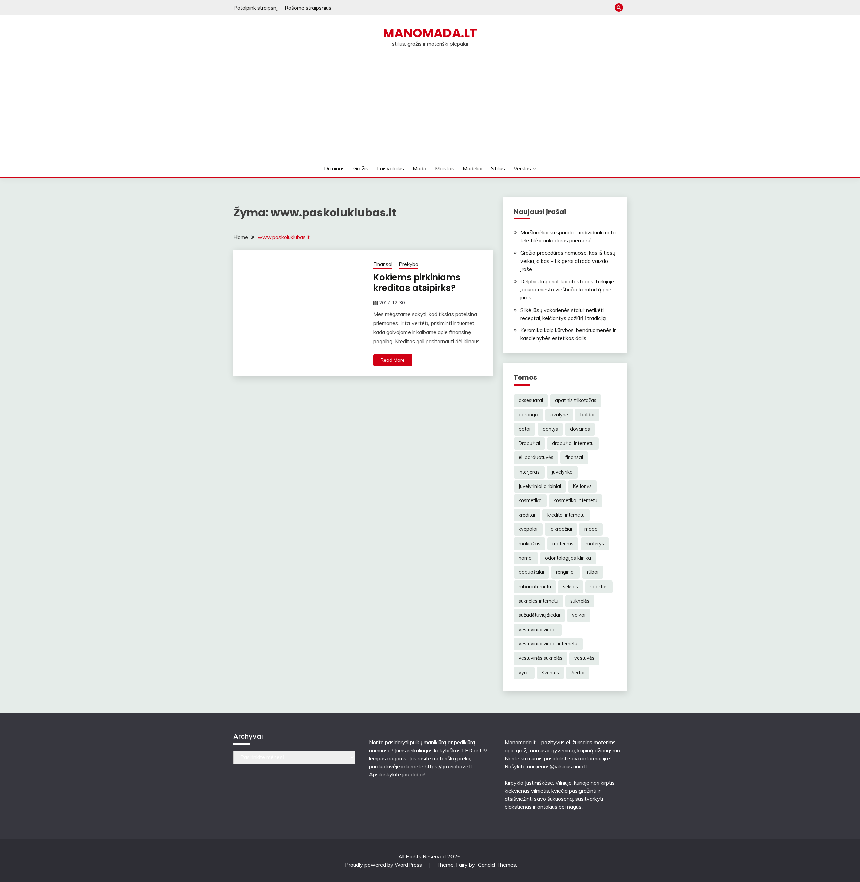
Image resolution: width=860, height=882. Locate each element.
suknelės (579, 601)
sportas (599, 587)
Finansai (382, 264)
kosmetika (530, 500)
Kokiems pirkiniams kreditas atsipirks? (416, 282)
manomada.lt (430, 33)
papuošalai (531, 572)
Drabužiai (529, 443)
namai (526, 558)
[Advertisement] (430, 109)
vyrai (524, 673)
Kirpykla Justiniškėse (529, 782)
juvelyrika (562, 472)
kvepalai (528, 529)
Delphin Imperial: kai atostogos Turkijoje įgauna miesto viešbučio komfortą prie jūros (567, 289)
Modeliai (472, 168)
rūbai (592, 572)
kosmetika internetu (575, 500)
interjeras (529, 472)
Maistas (444, 168)
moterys (595, 543)
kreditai (527, 515)
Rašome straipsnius (308, 7)
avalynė (559, 415)
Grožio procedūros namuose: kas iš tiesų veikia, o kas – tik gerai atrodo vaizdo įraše (567, 260)
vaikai (578, 615)
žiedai (577, 673)
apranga (528, 415)
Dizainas (334, 168)
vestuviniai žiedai (538, 630)
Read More (393, 360)
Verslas (522, 168)
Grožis (360, 168)
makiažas (529, 543)
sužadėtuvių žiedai (539, 615)
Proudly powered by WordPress (384, 864)
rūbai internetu (535, 587)
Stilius (498, 168)
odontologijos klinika (568, 558)
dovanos (580, 429)
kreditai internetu (566, 515)
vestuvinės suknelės (540, 658)
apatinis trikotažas (575, 400)
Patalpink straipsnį (255, 7)
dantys (550, 429)
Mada (419, 168)
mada (591, 529)
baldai (587, 415)
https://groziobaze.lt (448, 766)
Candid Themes (497, 864)
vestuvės (584, 658)
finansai (574, 457)
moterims (562, 543)
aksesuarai (531, 400)
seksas (570, 587)
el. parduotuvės (536, 457)
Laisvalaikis (390, 168)
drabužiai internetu (573, 443)
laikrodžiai (561, 529)
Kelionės (582, 486)
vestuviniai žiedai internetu (548, 644)
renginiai (565, 572)
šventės (550, 673)
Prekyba (408, 264)
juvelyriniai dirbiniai (540, 486)
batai (524, 429)
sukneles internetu (538, 601)
